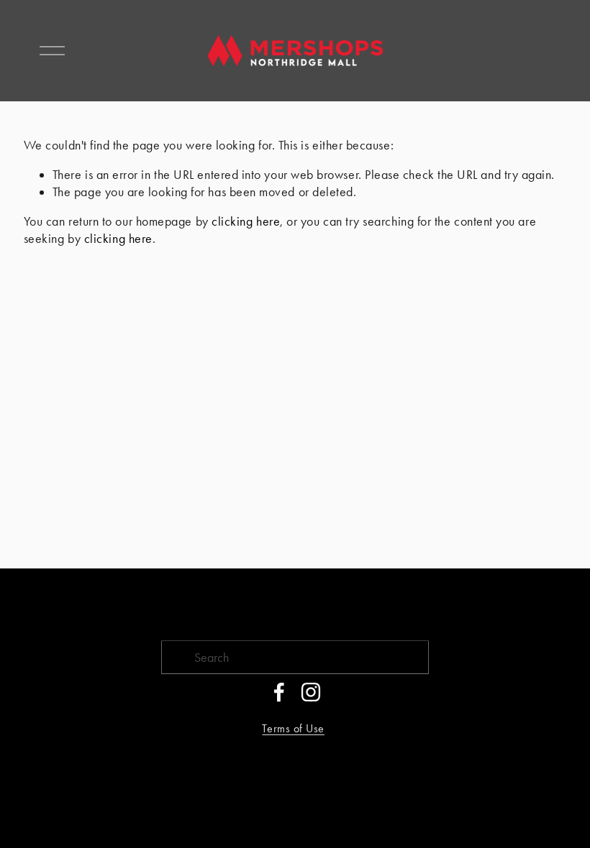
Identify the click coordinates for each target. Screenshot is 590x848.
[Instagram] (311, 692)
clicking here (246, 221)
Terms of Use (293, 728)
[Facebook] (279, 692)
